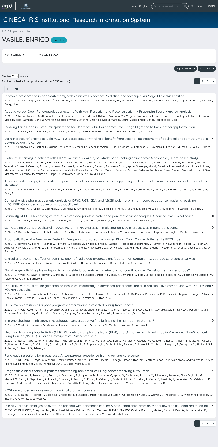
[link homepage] (9, 6)
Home (132, 6)
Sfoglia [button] (143, 6)
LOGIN (211, 6)
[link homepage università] (26, 6)
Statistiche (59, 40)
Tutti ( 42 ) (206, 68)
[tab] (8, 89)
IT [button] (192, 6)
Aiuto (201, 6)
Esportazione (184, 68)
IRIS (4, 31)
